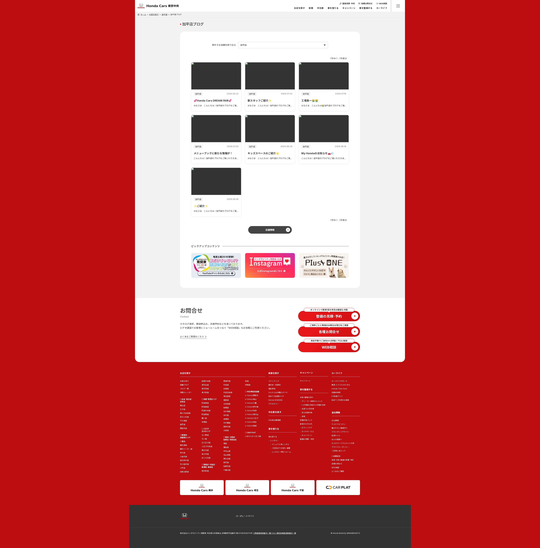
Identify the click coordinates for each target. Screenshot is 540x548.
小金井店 (183, 456)
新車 (311, 8)
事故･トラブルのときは (341, 385)
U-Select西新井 (251, 395)
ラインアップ (273, 381)
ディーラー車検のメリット (312, 401)
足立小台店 (184, 417)
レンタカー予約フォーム (281, 452)
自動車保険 (336, 392)
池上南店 (226, 455)
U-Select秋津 (251, 411)
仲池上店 (226, 451)
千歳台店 (226, 470)
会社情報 (335, 420)
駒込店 (182, 405)
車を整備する (365, 8)
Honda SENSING (275, 400)
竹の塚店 (183, 421)
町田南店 (205, 407)
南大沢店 (205, 454)
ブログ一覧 (184, 389)
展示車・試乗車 (274, 385)
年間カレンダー (186, 392)
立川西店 (205, 435)
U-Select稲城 (251, 426)
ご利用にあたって (339, 451)
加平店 (164, 14)
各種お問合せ (337, 464)
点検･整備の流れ (306, 397)
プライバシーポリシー (340, 447)
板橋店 (226, 408)
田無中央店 (206, 381)
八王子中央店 (207, 446)
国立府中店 (184, 460)
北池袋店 (226, 404)
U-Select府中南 (251, 407)
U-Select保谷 (251, 422)
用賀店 (247, 385)
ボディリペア (307, 428)
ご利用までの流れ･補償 (281, 448)
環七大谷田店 (185, 413)
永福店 (226, 389)
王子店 (182, 409)
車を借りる (333, 8)
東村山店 (205, 385)
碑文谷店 (226, 459)
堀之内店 (205, 450)
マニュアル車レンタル (280, 444)
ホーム (143, 14)
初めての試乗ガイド (276, 396)
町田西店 (205, 414)
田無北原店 (184, 472)
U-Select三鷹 (251, 403)
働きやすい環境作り (339, 428)
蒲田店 (226, 447)
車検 (303, 416)
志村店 (226, 415)
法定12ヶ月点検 (308, 409)
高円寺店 (205, 471)
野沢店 (226, 462)
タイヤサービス (308, 431)
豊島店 (226, 400)
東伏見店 (205, 389)
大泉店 (226, 430)
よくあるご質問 (338, 471)
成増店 (226, 419)
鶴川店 (204, 418)
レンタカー (274, 440)
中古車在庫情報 (274, 420)
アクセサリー (273, 404)
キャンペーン (348, 8)
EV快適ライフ (337, 396)
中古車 (320, 8)
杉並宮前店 (227, 392)
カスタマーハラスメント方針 (343, 443)
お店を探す (299, 8)
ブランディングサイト (340, 432)
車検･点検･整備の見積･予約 (343, 460)
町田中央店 (206, 411)
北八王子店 (206, 443)
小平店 (182, 468)
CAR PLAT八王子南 (253, 436)
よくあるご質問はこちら (192, 336)
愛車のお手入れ (306, 424)
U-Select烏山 (251, 399)
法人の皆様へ (337, 439)
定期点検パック (306, 420)
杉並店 (226, 385)
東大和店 (205, 392)
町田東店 (205, 403)
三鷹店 (182, 441)
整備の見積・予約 (307, 439)
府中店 (182, 453)
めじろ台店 (206, 458)
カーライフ (381, 8)
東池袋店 (226, 396)
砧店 (247, 381)
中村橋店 (226, 423)
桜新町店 (226, 466)
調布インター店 (186, 449)
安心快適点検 (307, 412)
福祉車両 (271, 389)
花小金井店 (184, 464)
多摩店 (204, 422)
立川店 (204, 439)
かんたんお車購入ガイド (278, 392)
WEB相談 (335, 467)
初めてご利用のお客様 (340, 400)
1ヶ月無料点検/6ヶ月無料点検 (313, 405)
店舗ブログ (184, 385)
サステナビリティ (339, 424)
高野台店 (226, 427)
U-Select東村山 (251, 414)
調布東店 (183, 445)
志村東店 (226, 411)
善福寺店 (226, 381)
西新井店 (183, 428)
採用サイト (336, 436)
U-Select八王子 (251, 418)
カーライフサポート (339, 381)
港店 (225, 443)
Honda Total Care (339, 389)
